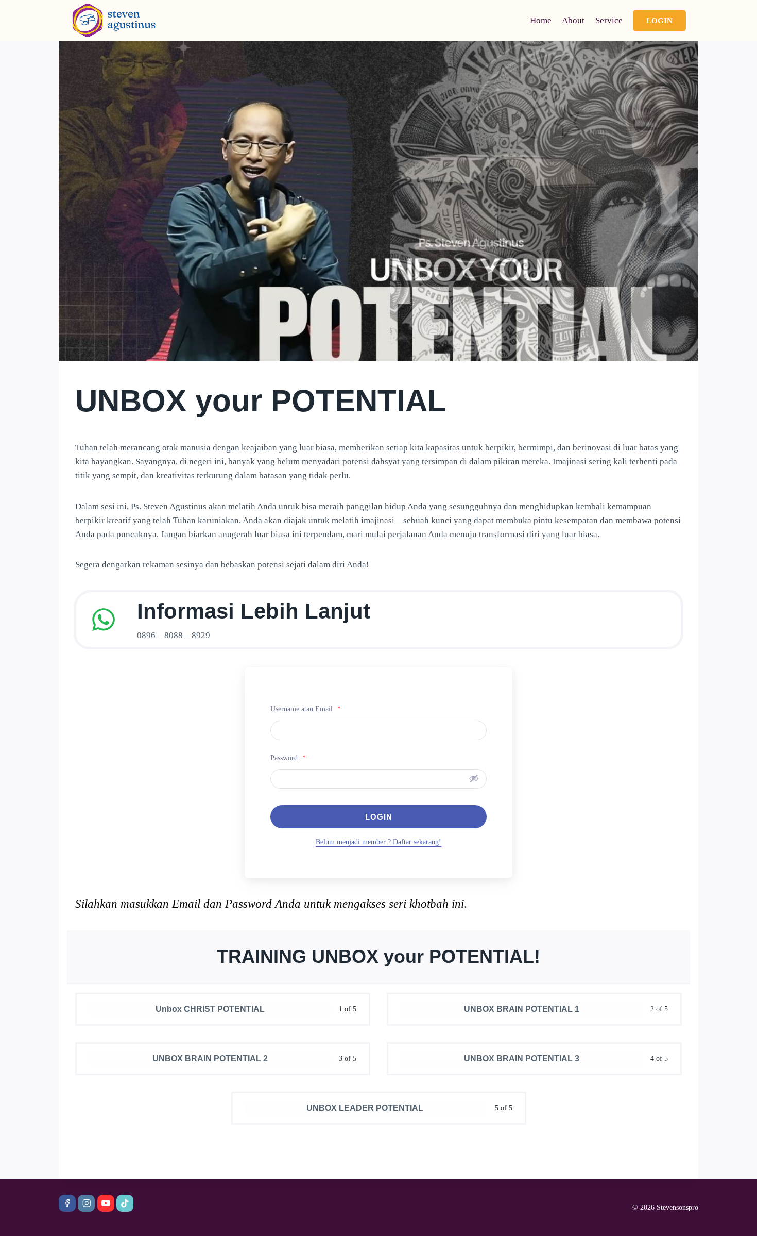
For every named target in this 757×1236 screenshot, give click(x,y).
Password (288, 758)
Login (659, 20)
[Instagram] (86, 1203)
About (573, 20)
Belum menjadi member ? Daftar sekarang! (378, 842)
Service (609, 20)
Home (541, 20)
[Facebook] (67, 1203)
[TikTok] (124, 1203)
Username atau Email (305, 709)
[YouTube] (105, 1203)
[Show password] (474, 778)
